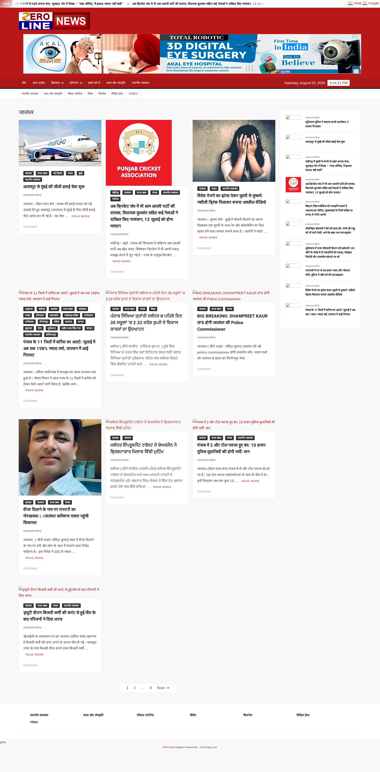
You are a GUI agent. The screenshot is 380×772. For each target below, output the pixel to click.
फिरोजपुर (44, 321)
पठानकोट (54, 315)
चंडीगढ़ (115, 192)
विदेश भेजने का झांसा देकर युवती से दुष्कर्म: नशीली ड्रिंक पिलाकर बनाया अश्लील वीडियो (231, 199)
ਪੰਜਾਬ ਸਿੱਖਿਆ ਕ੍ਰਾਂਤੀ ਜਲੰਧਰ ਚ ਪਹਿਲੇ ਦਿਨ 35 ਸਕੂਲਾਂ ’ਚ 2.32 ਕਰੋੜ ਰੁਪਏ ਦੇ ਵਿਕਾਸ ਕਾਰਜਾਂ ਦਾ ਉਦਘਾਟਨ (146, 322)
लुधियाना (52, 328)
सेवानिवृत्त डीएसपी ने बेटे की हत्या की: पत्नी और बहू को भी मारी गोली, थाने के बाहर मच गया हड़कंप (330, 230)
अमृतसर (29, 308)
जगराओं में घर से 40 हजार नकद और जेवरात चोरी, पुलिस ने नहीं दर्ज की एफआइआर (327, 272)
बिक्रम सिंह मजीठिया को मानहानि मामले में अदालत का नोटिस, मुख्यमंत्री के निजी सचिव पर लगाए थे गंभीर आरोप (329, 210)
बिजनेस (102, 93)
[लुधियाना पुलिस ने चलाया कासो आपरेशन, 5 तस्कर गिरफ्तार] (293, 122)
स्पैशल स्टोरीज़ (75, 93)
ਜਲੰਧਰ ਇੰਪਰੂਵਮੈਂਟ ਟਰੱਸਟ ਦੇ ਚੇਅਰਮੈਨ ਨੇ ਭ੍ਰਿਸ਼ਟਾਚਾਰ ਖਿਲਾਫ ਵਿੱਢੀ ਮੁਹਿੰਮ (143, 448)
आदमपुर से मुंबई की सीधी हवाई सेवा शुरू (54, 187)
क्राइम (28, 502)
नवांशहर (82, 308)
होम (24, 83)
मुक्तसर (28, 328)
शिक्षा (153, 308)
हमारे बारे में (94, 83)
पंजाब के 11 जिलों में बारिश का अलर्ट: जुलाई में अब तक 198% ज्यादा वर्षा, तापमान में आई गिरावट (59, 348)
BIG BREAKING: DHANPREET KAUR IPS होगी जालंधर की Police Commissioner (232, 322)
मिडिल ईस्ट (117, 93)
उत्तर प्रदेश (39, 83)
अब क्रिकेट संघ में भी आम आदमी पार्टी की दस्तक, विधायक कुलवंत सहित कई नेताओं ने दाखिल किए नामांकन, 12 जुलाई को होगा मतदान (175, 4)
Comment (30, 226)
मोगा (40, 328)
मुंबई (80, 173)
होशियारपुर (51, 334)
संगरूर (89, 328)
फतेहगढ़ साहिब (71, 315)
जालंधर (28, 173)
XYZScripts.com (208, 747)
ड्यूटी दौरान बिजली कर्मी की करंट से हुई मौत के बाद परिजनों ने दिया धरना (59, 616)
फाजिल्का (29, 321)
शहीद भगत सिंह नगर (71, 328)
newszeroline (32, 195)
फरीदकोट (88, 315)
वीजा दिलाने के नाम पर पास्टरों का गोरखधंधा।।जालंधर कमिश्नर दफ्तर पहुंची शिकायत (56, 516)
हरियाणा (74, 83)
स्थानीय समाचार (140, 83)
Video (133, 93)
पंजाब (70, 173)
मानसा (81, 321)
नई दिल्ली (57, 173)
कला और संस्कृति (116, 83)
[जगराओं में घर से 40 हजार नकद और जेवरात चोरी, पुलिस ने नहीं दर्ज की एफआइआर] (293, 271)
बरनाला (68, 321)
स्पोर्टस (115, 198)
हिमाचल (55, 83)
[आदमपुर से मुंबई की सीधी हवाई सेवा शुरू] (293, 142)
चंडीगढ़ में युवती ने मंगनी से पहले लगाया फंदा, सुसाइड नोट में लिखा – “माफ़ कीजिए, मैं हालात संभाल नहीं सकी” (328, 165)
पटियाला (40, 315)
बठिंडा (56, 321)
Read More (81, 216)
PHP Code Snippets (173, 747)
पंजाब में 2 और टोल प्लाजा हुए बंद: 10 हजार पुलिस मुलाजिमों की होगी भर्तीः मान (231, 448)
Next (160, 688)
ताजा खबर (42, 173)
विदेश (90, 93)
